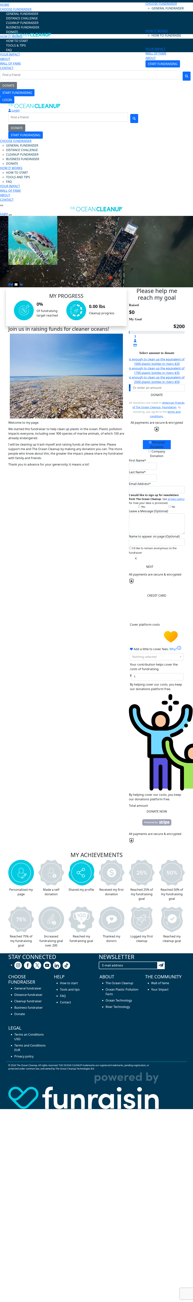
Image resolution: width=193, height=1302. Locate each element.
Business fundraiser (28, 1007)
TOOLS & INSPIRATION (168, 40)
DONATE (8, 85)
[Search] (187, 76)
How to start (69, 983)
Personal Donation (157, 444)
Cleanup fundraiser (28, 1001)
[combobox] (157, 656)
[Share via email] (16, 284)
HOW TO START (17, 172)
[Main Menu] (1, 205)
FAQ (154, 44)
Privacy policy (24, 1056)
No (173, 506)
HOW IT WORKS (157, 31)
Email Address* (140, 484)
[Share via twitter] (11, 284)
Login (7, 100)
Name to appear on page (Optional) (154, 536)
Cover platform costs (145, 624)
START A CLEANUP (164, 13)
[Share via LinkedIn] (21, 284)
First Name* (137, 460)
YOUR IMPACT (155, 49)
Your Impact (159, 989)
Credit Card (156, 595)
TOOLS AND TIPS (18, 177)
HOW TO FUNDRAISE (166, 35)
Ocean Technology (119, 1000)
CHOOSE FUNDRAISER (161, 4)
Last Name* (137, 472)
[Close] (10, 214)
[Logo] (30, 35)
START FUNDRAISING (17, 93)
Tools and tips (70, 989)
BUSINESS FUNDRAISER (168, 22)
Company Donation (157, 453)
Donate (157, 395)
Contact (65, 1002)
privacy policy (176, 499)
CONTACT (7, 200)
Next (149, 567)
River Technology (118, 1007)
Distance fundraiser (28, 995)
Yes (142, 506)
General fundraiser (27, 988)
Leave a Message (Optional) (148, 511)
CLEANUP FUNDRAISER (22, 154)
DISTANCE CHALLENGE (167, 17)
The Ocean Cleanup (119, 983)
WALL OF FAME (156, 53)
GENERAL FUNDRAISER (168, 8)
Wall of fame (160, 983)
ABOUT (151, 58)
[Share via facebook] (9, 284)
